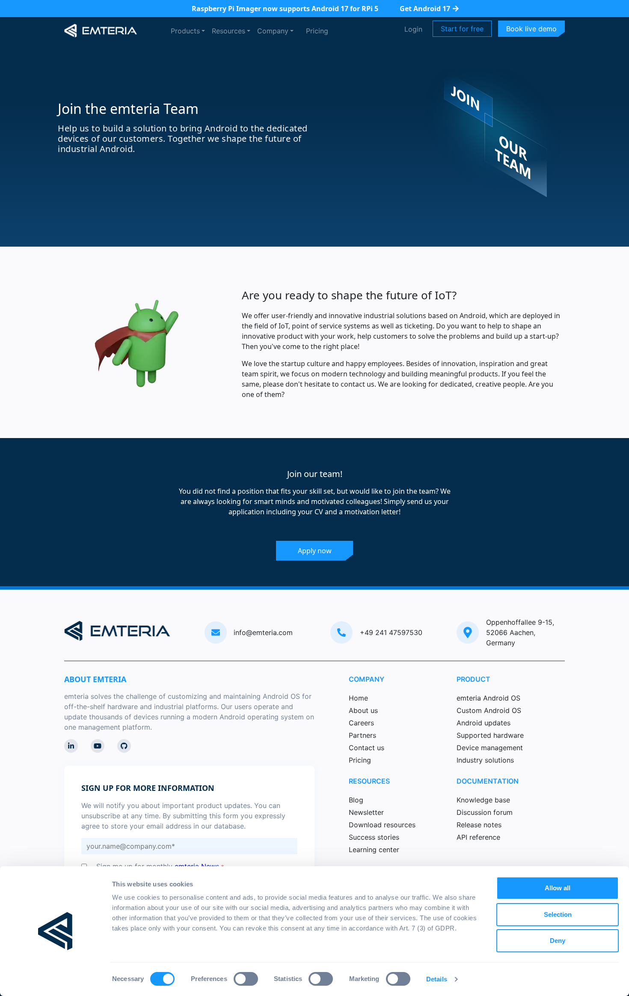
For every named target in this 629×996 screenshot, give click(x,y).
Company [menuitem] (366, 679)
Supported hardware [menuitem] (490, 735)
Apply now (315, 550)
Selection (558, 914)
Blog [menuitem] (356, 800)
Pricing (317, 31)
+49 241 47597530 (391, 632)
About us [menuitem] (363, 710)
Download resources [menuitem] (382, 824)
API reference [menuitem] (478, 837)
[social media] (71, 746)
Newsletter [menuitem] (366, 812)
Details (436, 979)
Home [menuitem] (358, 698)
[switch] (246, 979)
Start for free (462, 28)
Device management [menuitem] (490, 747)
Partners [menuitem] (362, 735)
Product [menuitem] (473, 679)
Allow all (557, 888)
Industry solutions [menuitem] (485, 760)
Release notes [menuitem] (479, 824)
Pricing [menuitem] (360, 760)
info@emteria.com (263, 632)
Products (185, 31)
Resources (228, 31)
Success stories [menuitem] (374, 837)
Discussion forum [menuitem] (485, 812)
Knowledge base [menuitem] (483, 800)
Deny (557, 940)
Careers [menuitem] (361, 723)
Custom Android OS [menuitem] (489, 710)
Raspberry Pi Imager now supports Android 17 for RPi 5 (285, 8)
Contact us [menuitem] (366, 747)
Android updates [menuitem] (483, 723)
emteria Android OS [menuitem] (488, 698)
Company (272, 31)
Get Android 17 (425, 8)
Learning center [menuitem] (374, 849)
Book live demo (531, 28)
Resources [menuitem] (369, 781)
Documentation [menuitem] (488, 781)
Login (413, 29)
